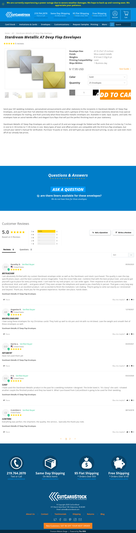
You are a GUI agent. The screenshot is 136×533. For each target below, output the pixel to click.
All (13, 33)
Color (72, 76)
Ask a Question (68, 189)
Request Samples (81, 24)
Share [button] (7, 299)
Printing (94, 24)
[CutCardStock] (18, 14)
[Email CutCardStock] (80, 520)
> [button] (75, 438)
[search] (120, 24)
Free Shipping (99, 15)
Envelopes (45, 24)
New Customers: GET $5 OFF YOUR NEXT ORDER (68, 526)
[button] (128, 299)
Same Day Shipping (60, 15)
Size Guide (124, 69)
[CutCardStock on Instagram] (75, 520)
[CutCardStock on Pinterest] (70, 520)
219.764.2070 (41, 15)
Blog (103, 514)
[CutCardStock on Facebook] (60, 520)
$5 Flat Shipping (81, 15)
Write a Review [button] (124, 232)
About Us (30, 514)
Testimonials (60, 514)
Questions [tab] (24, 249)
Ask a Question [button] (101, 232)
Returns (90, 514)
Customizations (61, 24)
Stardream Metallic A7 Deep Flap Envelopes (19, 294)
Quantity (74, 82)
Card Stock (10, 24)
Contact (44, 514)
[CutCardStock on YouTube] (65, 520)
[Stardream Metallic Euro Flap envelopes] (35, 68)
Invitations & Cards (28, 24)
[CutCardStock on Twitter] (55, 520)
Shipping (77, 514)
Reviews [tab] (7, 249)
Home (7, 33)
